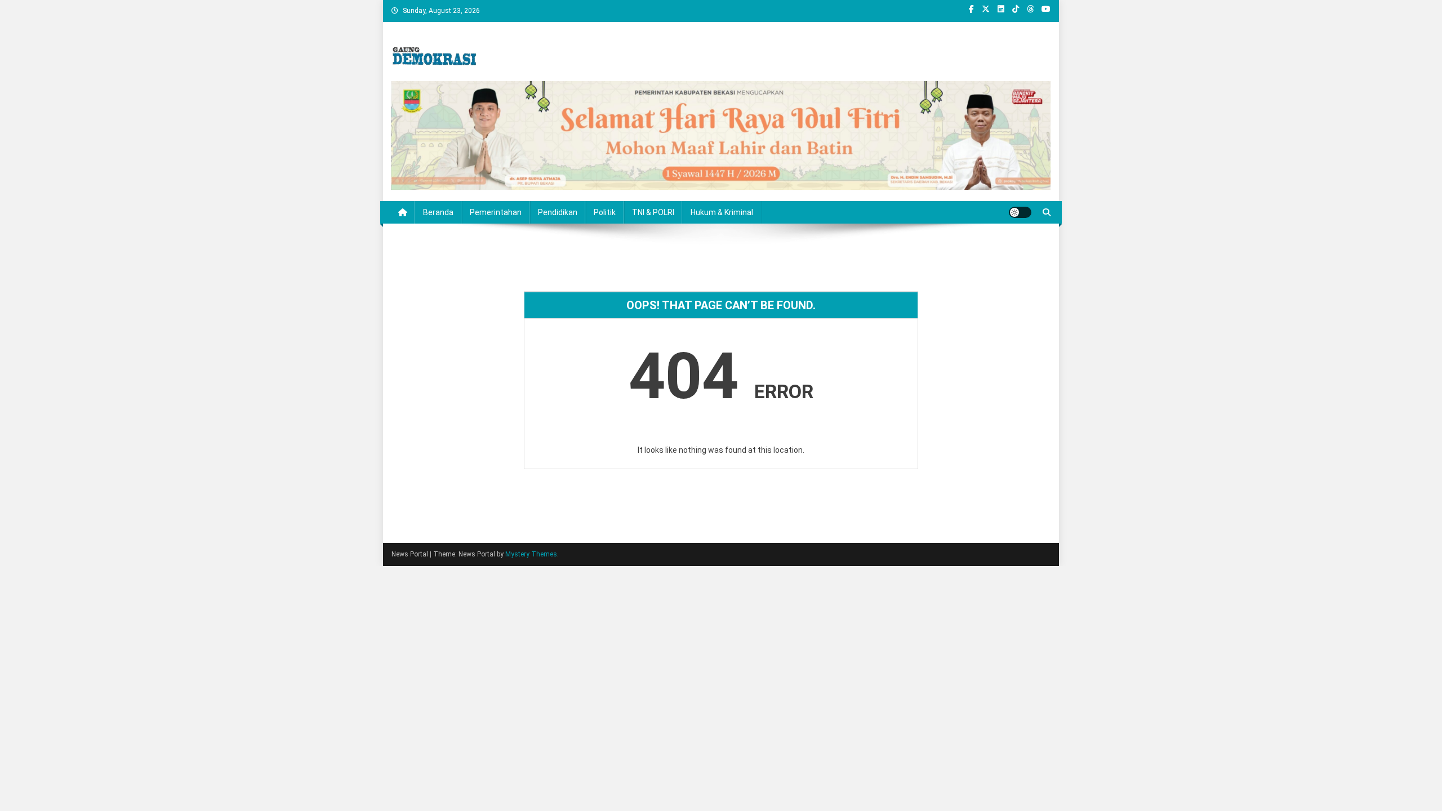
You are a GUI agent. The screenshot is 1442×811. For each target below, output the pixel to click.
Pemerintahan (496, 212)
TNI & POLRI (653, 212)
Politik (605, 212)
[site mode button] (1020, 212)
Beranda (438, 212)
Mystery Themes (531, 554)
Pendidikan (557, 212)
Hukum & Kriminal (722, 212)
